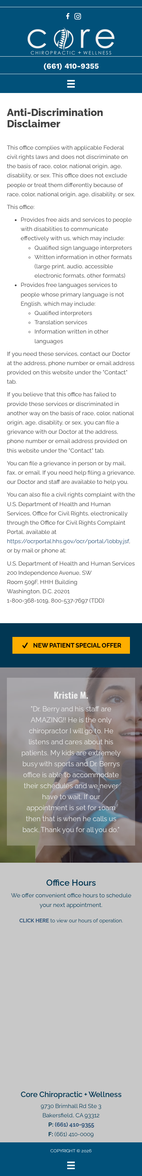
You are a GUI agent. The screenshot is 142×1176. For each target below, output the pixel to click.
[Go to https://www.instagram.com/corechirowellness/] (77, 17)
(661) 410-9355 (71, 66)
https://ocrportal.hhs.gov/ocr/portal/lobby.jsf (68, 541)
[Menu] (71, 83)
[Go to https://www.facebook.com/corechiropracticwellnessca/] (67, 17)
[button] (71, 645)
